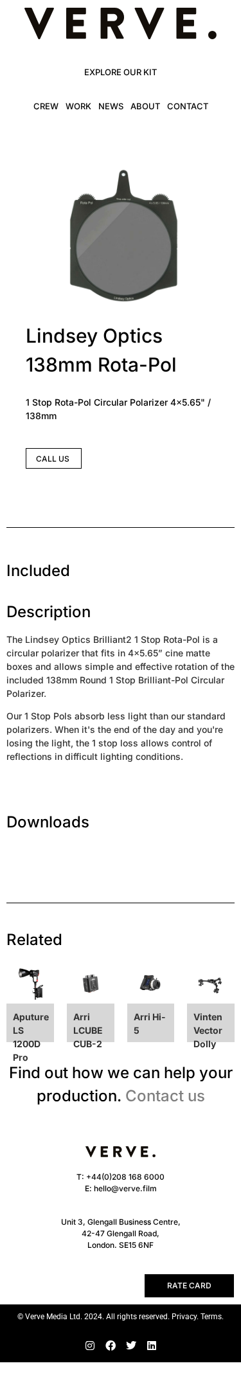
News (110, 106)
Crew (45, 106)
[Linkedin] (151, 1345)
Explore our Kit (120, 72)
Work (78, 106)
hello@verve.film (125, 1188)
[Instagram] (90, 1345)
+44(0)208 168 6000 (125, 1177)
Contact (187, 106)
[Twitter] (131, 1345)
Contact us (165, 1095)
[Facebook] (110, 1345)
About (145, 106)
